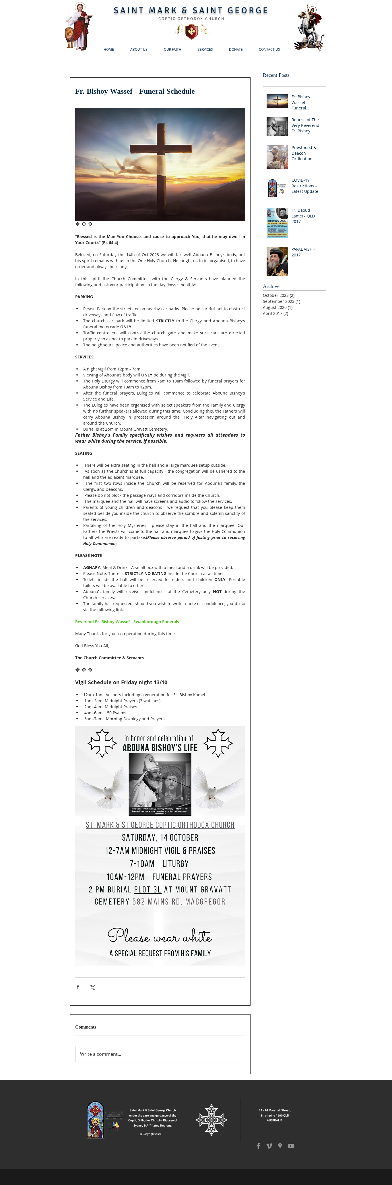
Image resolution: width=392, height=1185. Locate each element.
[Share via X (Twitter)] (92, 987)
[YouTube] (291, 1146)
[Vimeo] (269, 1146)
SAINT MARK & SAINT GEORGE (191, 10)
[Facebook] (258, 1146)
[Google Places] (280, 1146)
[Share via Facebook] (78, 987)
